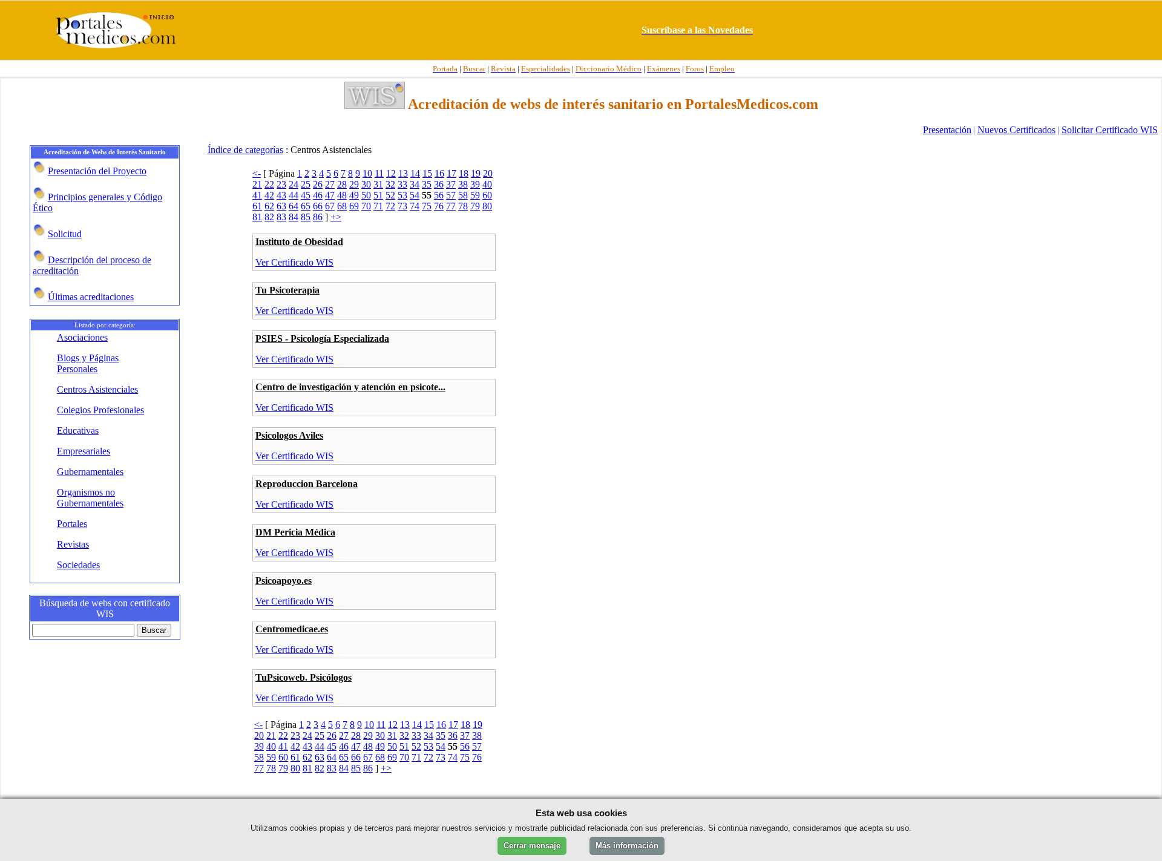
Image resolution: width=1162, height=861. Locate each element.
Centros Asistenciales (97, 389)
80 (487, 206)
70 (366, 206)
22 (269, 184)
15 (427, 173)
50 (366, 195)
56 (439, 195)
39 (475, 184)
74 (414, 206)
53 (402, 195)
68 (342, 206)
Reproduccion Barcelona (306, 484)
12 (391, 173)
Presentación (947, 130)
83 (281, 217)
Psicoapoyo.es (283, 580)
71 (378, 206)
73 (402, 206)
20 (488, 173)
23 (281, 184)
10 (367, 173)
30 (366, 184)
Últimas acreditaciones (91, 297)
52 (390, 195)
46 (318, 195)
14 (415, 173)
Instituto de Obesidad (299, 242)
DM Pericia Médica (295, 532)
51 (378, 195)
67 (330, 206)
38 (463, 184)
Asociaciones (82, 337)
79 (475, 206)
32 (390, 184)
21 (257, 184)
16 (439, 173)
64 (293, 206)
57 (451, 195)
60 (487, 195)
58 (463, 195)
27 (330, 184)
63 (281, 206)
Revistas (73, 544)
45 (305, 195)
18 (463, 173)
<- (256, 173)
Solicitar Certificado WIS (1110, 130)
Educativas (78, 430)
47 (330, 195)
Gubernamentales (90, 472)
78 (463, 206)
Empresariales (83, 451)
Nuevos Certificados (1016, 130)
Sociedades (78, 565)
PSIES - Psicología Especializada (322, 338)
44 (293, 195)
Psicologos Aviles (289, 435)
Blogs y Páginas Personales (88, 363)
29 (354, 184)
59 (475, 195)
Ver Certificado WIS (294, 262)
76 (439, 206)
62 (269, 206)
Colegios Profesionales (100, 410)
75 (427, 206)
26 (318, 184)
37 (451, 184)
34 (414, 184)
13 (403, 173)
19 (476, 173)
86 (318, 217)
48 (342, 195)
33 (402, 184)
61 (257, 206)
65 (305, 206)
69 (354, 206)
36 (439, 184)
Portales (72, 524)
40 (487, 184)
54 (414, 195)
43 (281, 195)
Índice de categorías (245, 150)
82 (269, 217)
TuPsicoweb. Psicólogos (303, 677)
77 (451, 206)
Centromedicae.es (291, 629)
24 (293, 184)
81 (257, 217)
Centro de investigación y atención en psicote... (350, 387)
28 (342, 184)
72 (390, 206)
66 (318, 206)
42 (269, 195)
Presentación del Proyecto (97, 171)
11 (379, 173)
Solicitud (65, 234)
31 (378, 184)
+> (335, 217)
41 (257, 195)
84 (293, 217)
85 (305, 217)
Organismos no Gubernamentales (90, 497)
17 (451, 173)
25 (305, 184)
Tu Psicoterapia (287, 290)
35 (427, 184)
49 (354, 195)
